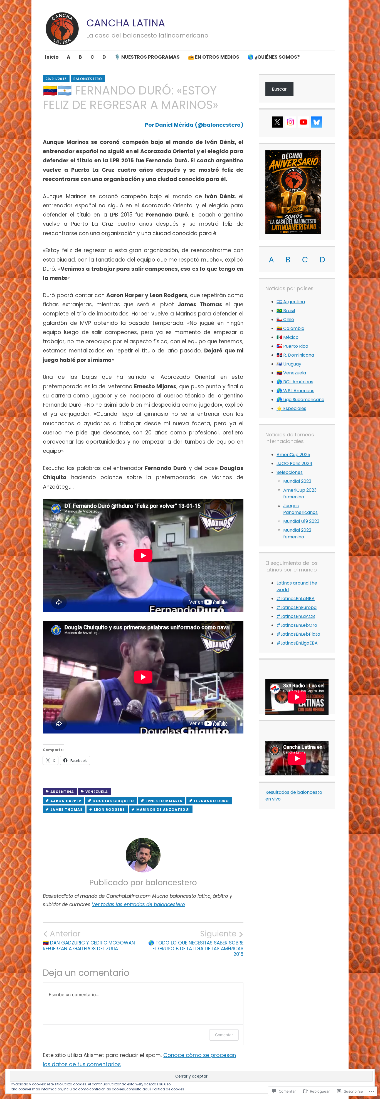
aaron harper (65, 801)
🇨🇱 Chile (285, 319)
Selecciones (290, 472)
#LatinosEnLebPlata (298, 634)
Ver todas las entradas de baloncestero (138, 904)
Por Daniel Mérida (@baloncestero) (194, 125)
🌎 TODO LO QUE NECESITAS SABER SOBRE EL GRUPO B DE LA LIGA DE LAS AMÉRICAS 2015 (195, 943)
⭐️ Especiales (291, 408)
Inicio (51, 57)
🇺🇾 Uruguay (289, 364)
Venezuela (96, 791)
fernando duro (211, 801)
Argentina (62, 791)
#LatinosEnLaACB (296, 616)
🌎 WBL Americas (295, 390)
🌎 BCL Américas (295, 382)
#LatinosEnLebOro (297, 625)
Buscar (279, 89)
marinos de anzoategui (163, 809)
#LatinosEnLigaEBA (297, 643)
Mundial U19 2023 (301, 521)
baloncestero (87, 78)
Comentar (224, 1034)
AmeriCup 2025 (293, 454)
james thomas (66, 809)
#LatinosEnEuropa (297, 607)
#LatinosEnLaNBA (296, 598)
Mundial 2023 (297, 481)
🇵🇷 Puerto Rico (292, 346)
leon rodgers (109, 809)
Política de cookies (168, 1089)
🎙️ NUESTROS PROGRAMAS (147, 57)
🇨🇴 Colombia (290, 328)
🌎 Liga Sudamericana (300, 399)
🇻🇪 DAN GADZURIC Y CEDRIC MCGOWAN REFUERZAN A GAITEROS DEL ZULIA (89, 940)
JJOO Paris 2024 (294, 463)
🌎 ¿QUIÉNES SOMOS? (274, 57)
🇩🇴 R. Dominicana (295, 355)
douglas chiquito (113, 801)
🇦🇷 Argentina (291, 302)
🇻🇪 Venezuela (291, 373)
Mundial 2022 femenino (297, 533)
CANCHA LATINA (125, 23)
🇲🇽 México (287, 337)
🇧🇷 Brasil (286, 310)
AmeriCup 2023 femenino (300, 493)
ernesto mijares (163, 801)
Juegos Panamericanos (300, 509)
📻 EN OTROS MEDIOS (213, 57)
